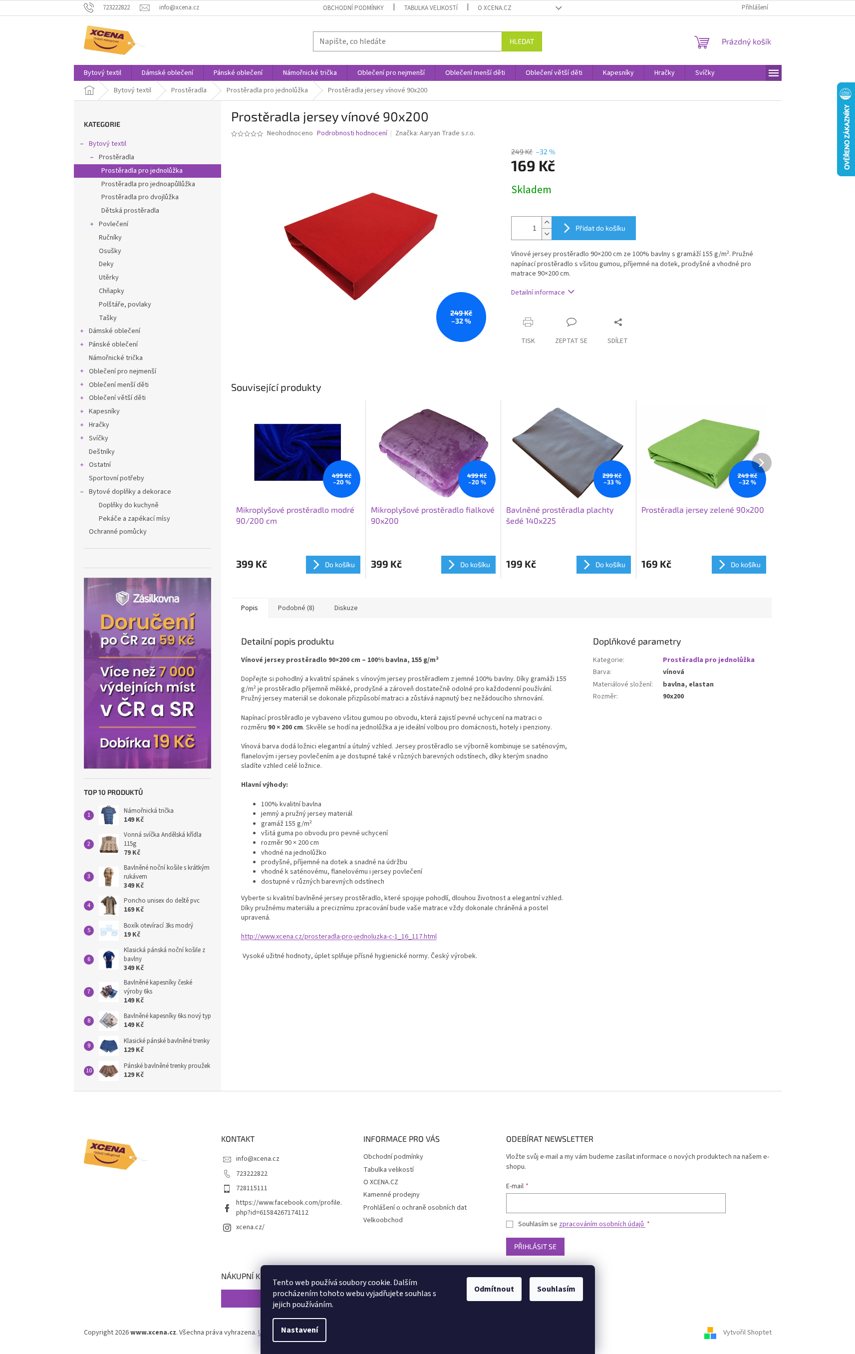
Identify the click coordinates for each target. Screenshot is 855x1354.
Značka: (435, 133)
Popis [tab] (249, 608)
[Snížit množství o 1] (547, 234)
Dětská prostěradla (130, 211)
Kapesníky (104, 411)
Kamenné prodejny (391, 1195)
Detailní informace (538, 293)
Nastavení (299, 1330)
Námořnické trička (116, 358)
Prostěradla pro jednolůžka (142, 171)
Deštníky (102, 452)
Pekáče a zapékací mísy (134, 519)
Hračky (99, 425)
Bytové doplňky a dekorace (130, 492)
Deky (106, 264)
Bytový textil (107, 144)
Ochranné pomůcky (118, 532)
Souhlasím (556, 1289)
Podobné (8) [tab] (296, 608)
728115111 (252, 1188)
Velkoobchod (383, 1220)
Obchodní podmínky (353, 7)
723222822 (252, 1174)
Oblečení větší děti (117, 398)
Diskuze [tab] (346, 608)
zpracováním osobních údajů (602, 1224)
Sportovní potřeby (116, 478)
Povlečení (113, 224)
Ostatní (100, 465)
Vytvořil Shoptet (747, 1333)
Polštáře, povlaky (125, 305)
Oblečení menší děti (119, 385)
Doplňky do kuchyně (129, 505)
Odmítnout (494, 1289)
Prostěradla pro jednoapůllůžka (148, 184)
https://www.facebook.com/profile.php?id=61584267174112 (289, 1207)
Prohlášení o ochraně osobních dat (415, 1208)
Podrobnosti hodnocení (352, 133)
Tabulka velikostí (431, 7)
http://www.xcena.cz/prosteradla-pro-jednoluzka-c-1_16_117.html (339, 937)
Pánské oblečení (113, 344)
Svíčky (98, 438)
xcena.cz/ (250, 1227)
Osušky (110, 251)
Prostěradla (116, 157)
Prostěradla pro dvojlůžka (140, 197)
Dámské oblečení (114, 331)
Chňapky (111, 291)
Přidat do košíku (600, 228)
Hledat (522, 41)
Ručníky (110, 238)
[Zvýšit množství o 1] (547, 222)
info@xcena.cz (258, 1159)
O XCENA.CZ (495, 7)
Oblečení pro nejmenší (122, 371)
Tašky (108, 318)
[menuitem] (102, 73)
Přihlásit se (535, 1246)
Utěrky (109, 278)
